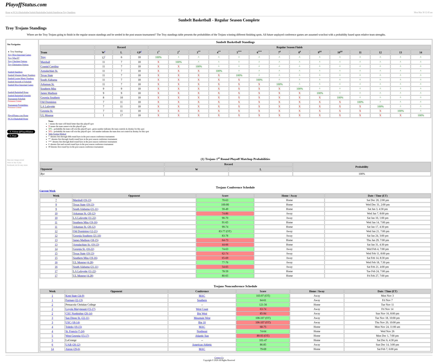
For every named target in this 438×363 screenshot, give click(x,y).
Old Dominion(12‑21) (85, 231)
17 (56, 271)
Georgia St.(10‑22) (83, 249)
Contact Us (219, 358)
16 (56, 262)
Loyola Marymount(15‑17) (80, 309)
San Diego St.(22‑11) (77, 317)
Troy (43, 57)
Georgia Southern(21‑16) (87, 235)
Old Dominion (48, 102)
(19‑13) (86, 244)
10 (56, 213)
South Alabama (49, 79)
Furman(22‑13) (74, 300)
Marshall (45, 62)
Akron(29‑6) (73, 349)
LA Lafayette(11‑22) (84, 217)
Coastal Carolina (50, 66)
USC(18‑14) (73, 322)
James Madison (49, 93)
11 (56, 222)
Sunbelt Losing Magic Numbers (21, 78)
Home (7, 12)
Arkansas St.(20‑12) (84, 213)
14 (56, 249)
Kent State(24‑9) (75, 295)
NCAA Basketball (19, 12)
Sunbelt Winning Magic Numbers (21, 75)
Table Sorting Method (57, 134)
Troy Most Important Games (19, 55)
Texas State (47, 75)
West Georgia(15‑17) (77, 335)
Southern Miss (48, 88)
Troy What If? (13, 58)
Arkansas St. (47, 84)
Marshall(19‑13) (82, 200)
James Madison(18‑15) (85, 240)
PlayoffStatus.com (26, 4)
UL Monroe (47, 115)
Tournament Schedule (16, 99)
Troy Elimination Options (18, 64)
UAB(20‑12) (73, 344)
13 (56, 240)
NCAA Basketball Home (18, 119)
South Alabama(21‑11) (85, 209)
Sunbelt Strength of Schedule (19, 82)
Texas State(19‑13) (83, 204)
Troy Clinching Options (17, 61)
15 (56, 253)
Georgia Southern (50, 97)
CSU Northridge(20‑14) (79, 313)
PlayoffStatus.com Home (18, 115)
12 (56, 231)
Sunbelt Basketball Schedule (19, 95)
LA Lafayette (48, 106)
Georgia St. (47, 110)
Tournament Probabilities (18, 105)
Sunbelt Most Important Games (20, 85)
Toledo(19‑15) (74, 326)
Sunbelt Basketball (36, 12)
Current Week (47, 190)
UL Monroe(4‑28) (83, 262)
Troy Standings (68, 12)
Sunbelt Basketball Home (18, 92)
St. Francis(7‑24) (75, 331)
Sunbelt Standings (52, 12)
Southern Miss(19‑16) (85, 222)
